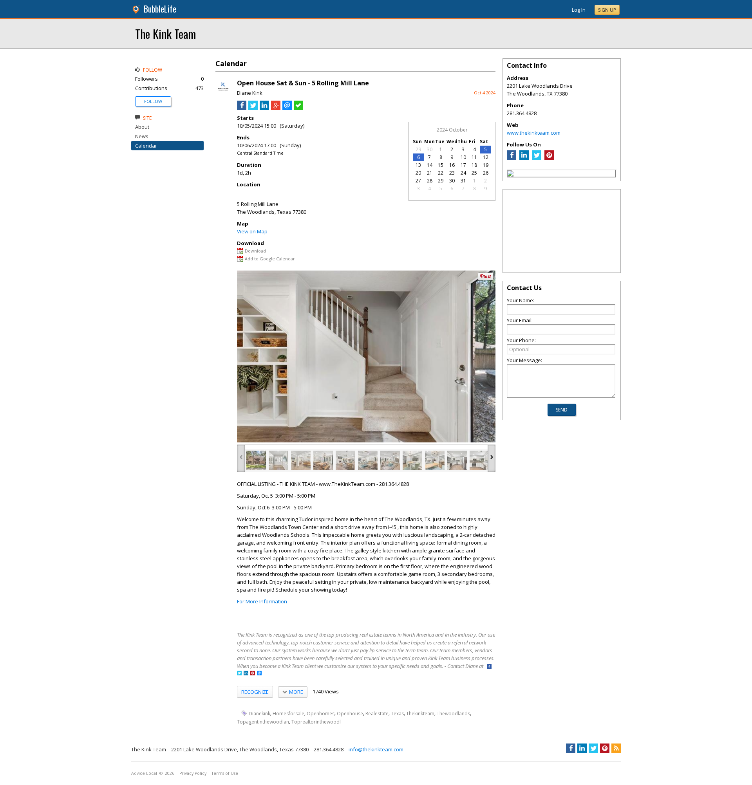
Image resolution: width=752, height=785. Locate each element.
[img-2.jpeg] (278, 460)
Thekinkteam (420, 713)
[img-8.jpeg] (412, 460)
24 (463, 173)
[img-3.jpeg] (300, 460)
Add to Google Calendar (270, 259)
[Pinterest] (549, 157)
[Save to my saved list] (298, 108)
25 (474, 173)
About (142, 126)
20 (418, 173)
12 (485, 157)
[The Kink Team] (510, 174)
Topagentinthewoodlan (263, 721)
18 (474, 165)
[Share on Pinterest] (486, 279)
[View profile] (223, 93)
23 (452, 173)
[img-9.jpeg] (434, 460)
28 (429, 180)
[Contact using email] (259, 674)
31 (463, 180)
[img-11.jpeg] (479, 460)
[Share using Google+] (275, 108)
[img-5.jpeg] (345, 460)
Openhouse (350, 713)
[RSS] (616, 748)
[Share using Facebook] (241, 108)
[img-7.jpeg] (390, 460)
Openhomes (320, 713)
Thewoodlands (453, 713)
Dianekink (259, 713)
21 (429, 173)
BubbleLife (160, 9)
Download (255, 251)
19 (485, 165)
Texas (397, 713)
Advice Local (144, 773)
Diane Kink (249, 92)
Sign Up (607, 10)
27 (418, 180)
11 (474, 157)
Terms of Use (225, 773)
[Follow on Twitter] (239, 674)
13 (418, 165)
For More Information (262, 601)
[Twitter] (536, 157)
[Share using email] (287, 108)
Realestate (377, 713)
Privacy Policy (192, 773)
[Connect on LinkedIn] (246, 674)
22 (440, 173)
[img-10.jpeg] (457, 460)
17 (463, 165)
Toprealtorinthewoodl (316, 721)
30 (429, 149)
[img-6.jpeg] (367, 460)
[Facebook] (511, 157)
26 (485, 173)
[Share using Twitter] (253, 108)
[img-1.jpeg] (256, 460)
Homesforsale (288, 713)
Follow (153, 101)
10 (463, 157)
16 (452, 165)
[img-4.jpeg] (323, 460)
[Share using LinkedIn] (264, 108)
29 (418, 149)
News (141, 136)
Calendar (146, 145)
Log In (579, 9)
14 (429, 165)
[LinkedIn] (524, 157)
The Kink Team (165, 33)
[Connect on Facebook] (489, 667)
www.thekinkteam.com (533, 132)
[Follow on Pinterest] (252, 674)
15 (440, 165)
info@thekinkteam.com (376, 749)
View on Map (252, 231)
